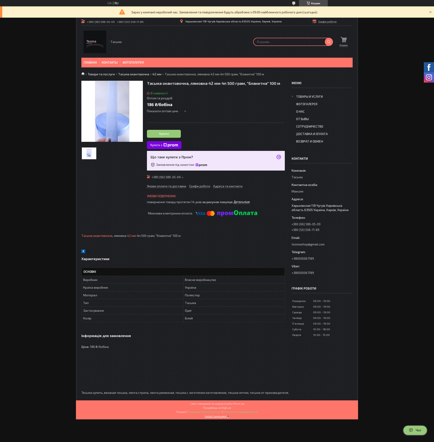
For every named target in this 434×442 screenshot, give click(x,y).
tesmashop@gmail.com (308, 244)
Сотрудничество (309, 126)
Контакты (110, 62)
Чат (418, 430)
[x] (88, 252)
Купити (164, 133)
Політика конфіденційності (240, 411)
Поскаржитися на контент (204, 411)
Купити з (156, 145)
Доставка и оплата (312, 134)
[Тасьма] (95, 42)
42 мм (156, 74)
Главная (90, 62)
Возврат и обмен (309, 141)
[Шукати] (329, 42)
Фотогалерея (133, 62)
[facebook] (83, 252)
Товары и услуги (309, 96)
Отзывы (302, 119)
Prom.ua (239, 403)
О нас (300, 111)
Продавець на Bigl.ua (217, 407)
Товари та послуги (101, 74)
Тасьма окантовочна (133, 74)
